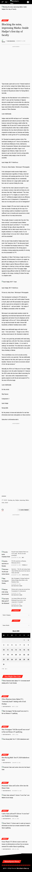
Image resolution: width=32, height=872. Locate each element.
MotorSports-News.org (23, 868)
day (14, 500)
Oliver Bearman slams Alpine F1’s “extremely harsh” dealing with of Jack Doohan (14, 701)
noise (3, 502)
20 (16, 655)
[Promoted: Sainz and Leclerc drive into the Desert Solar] (16, 774)
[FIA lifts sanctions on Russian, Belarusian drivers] (6, 563)
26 (12, 659)
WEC (23, 557)
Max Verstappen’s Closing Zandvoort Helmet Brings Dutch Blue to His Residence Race (20, 580)
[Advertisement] (16, 64)
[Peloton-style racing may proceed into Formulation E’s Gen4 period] (6, 591)
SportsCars (25, 574)
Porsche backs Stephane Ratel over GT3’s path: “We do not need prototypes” (20, 553)
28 (20, 659)
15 (24, 650)
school (6, 502)
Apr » (6, 668)
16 (28, 650)
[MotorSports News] (16, 2)
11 (8, 650)
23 (28, 655)
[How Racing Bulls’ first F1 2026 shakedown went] (16, 746)
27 (16, 659)
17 (3, 655)
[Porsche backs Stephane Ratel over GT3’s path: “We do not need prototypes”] (6, 554)
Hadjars (17, 500)
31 (3, 664)
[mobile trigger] (3, 2)
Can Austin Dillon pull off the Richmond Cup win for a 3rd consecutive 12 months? (19, 600)
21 (20, 655)
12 (12, 650)
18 (8, 655)
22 (24, 655)
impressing (22, 500)
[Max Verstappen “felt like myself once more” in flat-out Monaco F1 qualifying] (16, 718)
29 (24, 659)
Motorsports (11, 41)
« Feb (3, 668)
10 (3, 650)
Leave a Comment (24, 509)
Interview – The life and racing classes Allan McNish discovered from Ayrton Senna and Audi (21, 570)
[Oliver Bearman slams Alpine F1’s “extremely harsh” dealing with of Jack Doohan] (16, 688)
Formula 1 (5, 20)
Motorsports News (17, 585)
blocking (10, 500)
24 (3, 659)
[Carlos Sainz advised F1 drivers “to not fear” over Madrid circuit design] (16, 802)
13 (16, 650)
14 (20, 650)
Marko (27, 500)
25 (8, 659)
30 (28, 659)
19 (12, 655)
